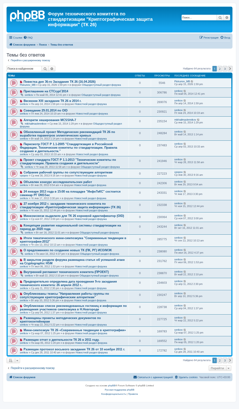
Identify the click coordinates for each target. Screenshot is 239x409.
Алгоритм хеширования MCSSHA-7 (50, 120)
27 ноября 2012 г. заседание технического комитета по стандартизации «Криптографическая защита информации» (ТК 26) (70, 205)
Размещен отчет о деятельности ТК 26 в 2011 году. (61, 339)
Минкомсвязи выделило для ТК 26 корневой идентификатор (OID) (74, 216)
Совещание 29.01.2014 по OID (45, 110)
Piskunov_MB (27, 84)
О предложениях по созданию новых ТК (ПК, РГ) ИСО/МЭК (68, 250)
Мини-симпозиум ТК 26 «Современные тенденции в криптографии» (75, 330)
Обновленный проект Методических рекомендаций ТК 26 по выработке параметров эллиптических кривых (67, 133)
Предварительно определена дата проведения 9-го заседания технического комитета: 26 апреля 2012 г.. (68, 283)
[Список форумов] (28, 15)
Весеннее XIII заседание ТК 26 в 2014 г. (52, 101)
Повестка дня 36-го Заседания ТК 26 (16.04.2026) (59, 81)
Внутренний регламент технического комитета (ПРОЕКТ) (66, 272)
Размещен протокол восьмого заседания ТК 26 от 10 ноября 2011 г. (74, 349)
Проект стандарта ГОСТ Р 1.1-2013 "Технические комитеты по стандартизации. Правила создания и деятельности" (68, 161)
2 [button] (220, 69)
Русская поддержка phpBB (119, 389)
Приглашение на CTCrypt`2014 (46, 91)
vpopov (24, 175)
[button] (230, 69)
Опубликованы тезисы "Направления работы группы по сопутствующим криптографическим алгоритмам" (64, 295)
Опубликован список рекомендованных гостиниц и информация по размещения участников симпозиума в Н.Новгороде (73, 307)
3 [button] (225, 69)
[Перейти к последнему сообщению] (192, 81)
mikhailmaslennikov (36, 123)
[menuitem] (28, 37)
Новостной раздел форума (91, 104)
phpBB (112, 385)
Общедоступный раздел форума (101, 84)
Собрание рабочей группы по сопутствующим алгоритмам (68, 172)
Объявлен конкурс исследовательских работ (58, 182)
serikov (29, 94)
